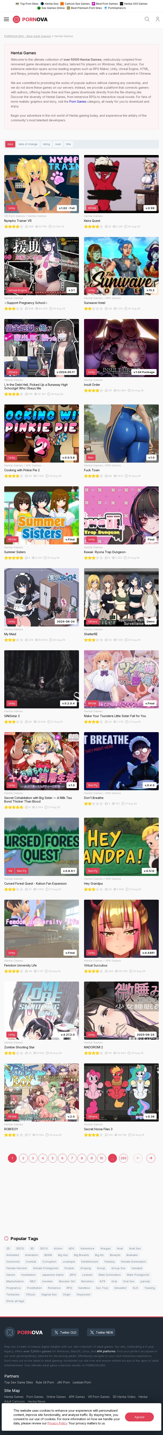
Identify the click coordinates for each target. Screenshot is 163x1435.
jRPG (73, 1274)
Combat (31, 1261)
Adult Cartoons (14, 1401)
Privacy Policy (57, 1423)
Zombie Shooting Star (19, 1047)
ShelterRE (91, 634)
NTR (102, 1281)
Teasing (149, 1288)
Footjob (69, 1268)
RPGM (92, 208)
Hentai (143, 1397)
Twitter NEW (104, 1332)
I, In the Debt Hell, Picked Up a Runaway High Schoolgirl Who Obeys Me (36, 386)
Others (12, 372)
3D (32, 1248)
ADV (71, 1248)
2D (8, 1248)
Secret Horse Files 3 (98, 1129)
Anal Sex (135, 1248)
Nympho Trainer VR (18, 220)
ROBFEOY (11, 1129)
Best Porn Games (107, 3)
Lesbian (87, 1274)
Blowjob (115, 1255)
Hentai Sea (51, 3)
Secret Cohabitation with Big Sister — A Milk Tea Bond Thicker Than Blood (38, 799)
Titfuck (30, 1294)
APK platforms (106, 1351)
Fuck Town (92, 470)
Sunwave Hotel (94, 303)
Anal (120, 1248)
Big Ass (63, 1255)
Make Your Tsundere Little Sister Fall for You (115, 716)
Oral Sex (128, 1281)
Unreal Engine (17, 290)
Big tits (99, 1255)
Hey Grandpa (93, 883)
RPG (69, 1288)
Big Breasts (81, 1255)
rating (46, 144)
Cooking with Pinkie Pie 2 (22, 470)
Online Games (56, 1397)
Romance (54, 1288)
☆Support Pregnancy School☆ (26, 303)
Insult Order (92, 384)
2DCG (20, 1248)
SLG (135, 1288)
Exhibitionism (89, 1261)
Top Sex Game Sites (18, 1382)
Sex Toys (102, 1288)
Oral (114, 1281)
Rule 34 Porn (45, 1382)
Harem (10, 1274)
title (68, 144)
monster (47, 1281)
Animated (12, 1255)
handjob (137, 1268)
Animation (31, 1255)
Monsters (87, 1281)
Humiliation (28, 1274)
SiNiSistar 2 (12, 716)
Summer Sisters (15, 552)
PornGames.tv (117, 8)
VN (10, 871)
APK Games (77, 1397)
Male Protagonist (138, 1274)
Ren (90, 457)
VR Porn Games (99, 1397)
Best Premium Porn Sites (86, 8)
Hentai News (36, 1401)
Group (101, 1268)
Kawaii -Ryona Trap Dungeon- (105, 552)
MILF (33, 1281)
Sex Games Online (53, 8)
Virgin (66, 1294)
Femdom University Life (20, 965)
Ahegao (105, 1248)
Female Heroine (16, 1268)
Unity (11, 208)
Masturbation (15, 1281)
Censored (13, 1261)
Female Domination (133, 1261)
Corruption (49, 1261)
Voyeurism (83, 1294)
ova (35, 19)
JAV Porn (63, 1382)
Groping (85, 1268)
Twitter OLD (68, 1332)
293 (123, 1158)
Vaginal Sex (49, 1294)
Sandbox (84, 1288)
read (58, 144)
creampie (69, 1261)
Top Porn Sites (29, 3)
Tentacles (13, 1294)
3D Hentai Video (124, 1397)
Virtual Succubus (95, 965)
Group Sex (118, 1268)
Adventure (87, 1248)
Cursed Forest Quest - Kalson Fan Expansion (35, 883)
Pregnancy (13, 1288)
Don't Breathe (94, 798)
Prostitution (34, 1288)
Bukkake (132, 1255)
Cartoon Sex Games (77, 3)
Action (58, 1248)
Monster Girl (67, 1281)
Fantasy (109, 1261)
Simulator (120, 1288)
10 (101, 1158)
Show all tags (15, 1301)
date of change (28, 144)
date (10, 144)
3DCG (44, 1248)
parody (145, 1281)
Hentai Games (14, 1397)
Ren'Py (92, 785)
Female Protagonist (45, 1268)
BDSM (48, 1255)
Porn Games (77, 101)
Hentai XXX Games (136, 3)
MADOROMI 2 (93, 1047)
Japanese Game (53, 1274)
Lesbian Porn (82, 1382)
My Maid (10, 634)
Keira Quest (92, 220)
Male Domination (110, 1274)
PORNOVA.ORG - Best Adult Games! (27, 36)
